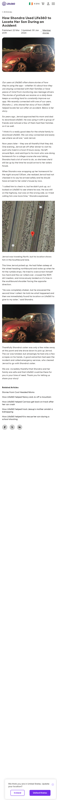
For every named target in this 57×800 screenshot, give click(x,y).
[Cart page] (43, 4)
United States (40, 792)
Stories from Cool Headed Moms (18, 392)
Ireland (17, 792)
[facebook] (4, 427)
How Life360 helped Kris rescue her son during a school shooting (25, 418)
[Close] (53, 784)
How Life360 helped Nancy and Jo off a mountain (26, 397)
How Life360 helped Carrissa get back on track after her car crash (28, 403)
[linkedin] (19, 427)
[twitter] (12, 427)
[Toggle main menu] (53, 4)
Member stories (47, 31)
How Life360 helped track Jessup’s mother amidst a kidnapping (27, 410)
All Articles (8, 12)
